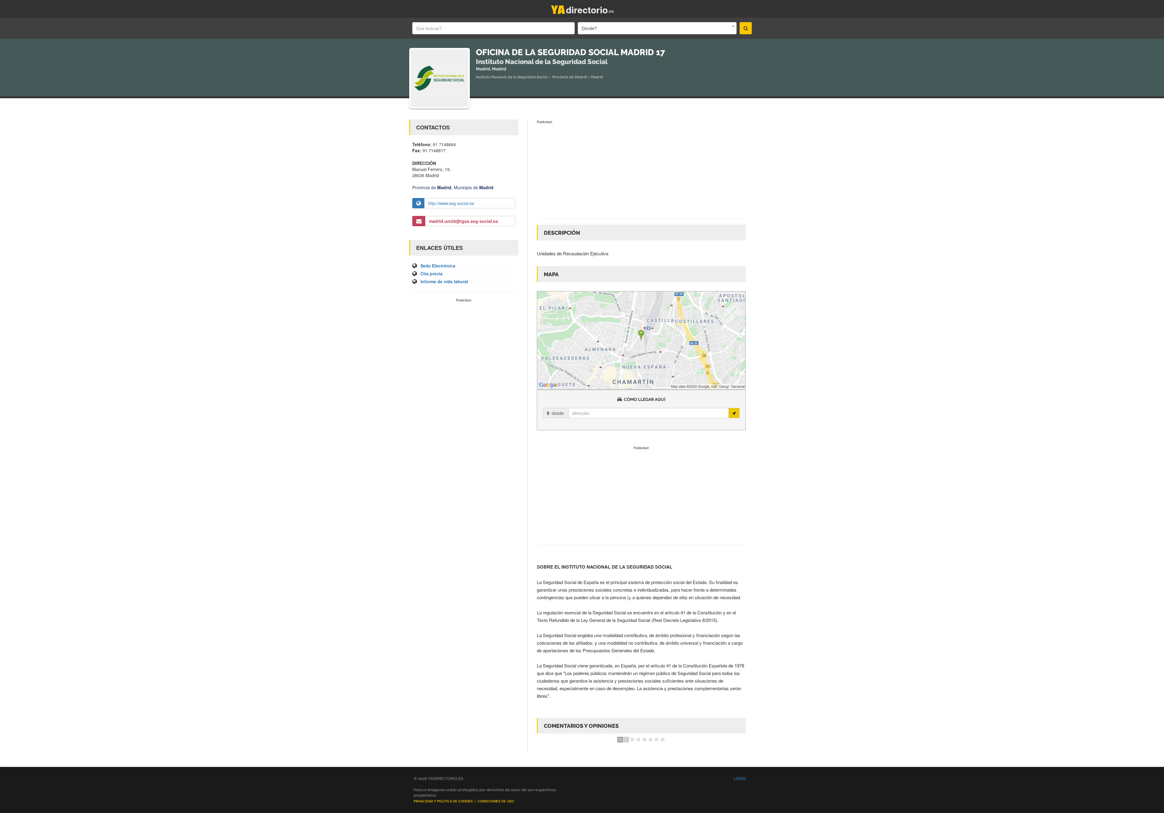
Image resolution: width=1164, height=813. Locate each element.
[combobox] (657, 28)
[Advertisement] (463, 348)
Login (740, 778)
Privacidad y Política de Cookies (443, 801)
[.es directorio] (558, 8)
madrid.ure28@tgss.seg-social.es (463, 221)
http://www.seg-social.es (451, 203)
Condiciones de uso (495, 801)
